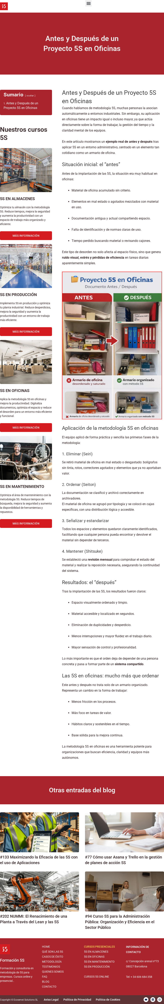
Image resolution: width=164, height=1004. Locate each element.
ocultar (30, 95)
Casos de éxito (52, 956)
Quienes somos (53, 971)
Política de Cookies (108, 999)
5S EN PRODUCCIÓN (97, 966)
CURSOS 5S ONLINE (96, 976)
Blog (45, 981)
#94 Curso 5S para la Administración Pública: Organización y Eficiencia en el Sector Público (119, 922)
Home (46, 946)
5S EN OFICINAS (94, 956)
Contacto (49, 986)
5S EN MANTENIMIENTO (99, 961)
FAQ (44, 976)
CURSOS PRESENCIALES (99, 946)
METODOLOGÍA (52, 961)
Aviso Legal (51, 999)
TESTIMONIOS (51, 966)
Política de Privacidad (77, 999)
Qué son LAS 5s (52, 951)
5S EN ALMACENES (96, 951)
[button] (88, 3)
